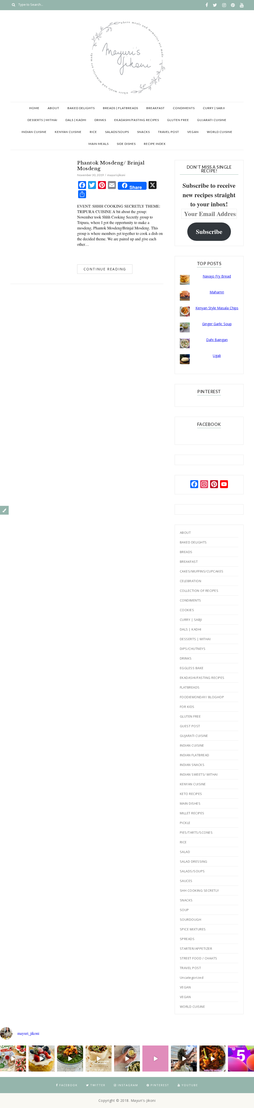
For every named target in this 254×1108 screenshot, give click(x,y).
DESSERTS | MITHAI (42, 120)
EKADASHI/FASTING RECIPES (136, 120)
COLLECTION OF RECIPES (199, 590)
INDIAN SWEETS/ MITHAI (199, 774)
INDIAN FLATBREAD (194, 755)
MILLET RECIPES (192, 813)
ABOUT (53, 108)
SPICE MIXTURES (193, 929)
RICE (93, 132)
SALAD (185, 852)
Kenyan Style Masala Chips (216, 308)
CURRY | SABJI (214, 108)
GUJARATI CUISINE (211, 120)
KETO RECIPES (191, 793)
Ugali (217, 355)
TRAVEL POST (168, 132)
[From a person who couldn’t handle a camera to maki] (241, 1058)
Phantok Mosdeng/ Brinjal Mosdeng (110, 165)
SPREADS (187, 939)
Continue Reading (105, 269)
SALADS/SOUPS (117, 132)
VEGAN (193, 132)
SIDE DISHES (126, 144)
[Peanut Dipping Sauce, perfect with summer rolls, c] (127, 1058)
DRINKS (100, 120)
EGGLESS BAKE (192, 668)
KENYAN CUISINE (68, 132)
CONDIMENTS (184, 108)
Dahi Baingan (217, 339)
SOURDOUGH (190, 919)
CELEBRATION (190, 581)
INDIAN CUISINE (34, 132)
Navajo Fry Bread (217, 276)
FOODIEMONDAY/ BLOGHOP (202, 697)
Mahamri (217, 292)
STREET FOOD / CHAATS (198, 958)
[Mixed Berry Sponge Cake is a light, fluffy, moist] (42, 1058)
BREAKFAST (155, 108)
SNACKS (143, 132)
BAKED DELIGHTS (81, 108)
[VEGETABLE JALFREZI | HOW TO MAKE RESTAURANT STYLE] (212, 1058)
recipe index (155, 144)
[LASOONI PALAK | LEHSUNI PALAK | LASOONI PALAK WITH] (70, 1058)
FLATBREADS (190, 687)
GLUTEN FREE (178, 120)
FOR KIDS (187, 706)
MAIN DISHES (190, 803)
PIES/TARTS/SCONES (196, 832)
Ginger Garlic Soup (217, 323)
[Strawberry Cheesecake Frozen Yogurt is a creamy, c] (155, 1058)
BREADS (186, 552)
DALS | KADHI (75, 120)
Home (34, 108)
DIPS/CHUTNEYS (193, 648)
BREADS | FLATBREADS (120, 108)
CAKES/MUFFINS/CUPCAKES (201, 571)
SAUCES (186, 881)
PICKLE (185, 823)
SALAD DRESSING (193, 861)
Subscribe (209, 231)
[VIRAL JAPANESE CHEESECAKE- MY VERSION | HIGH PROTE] (99, 1058)
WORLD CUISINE (219, 132)
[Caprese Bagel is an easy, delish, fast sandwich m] (13, 1058)
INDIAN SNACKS (192, 764)
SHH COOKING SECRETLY (199, 890)
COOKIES (187, 610)
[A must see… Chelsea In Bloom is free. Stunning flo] (184, 1058)
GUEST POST (190, 726)
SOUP (184, 910)
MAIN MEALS (99, 144)
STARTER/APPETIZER (196, 948)
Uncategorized (192, 977)
